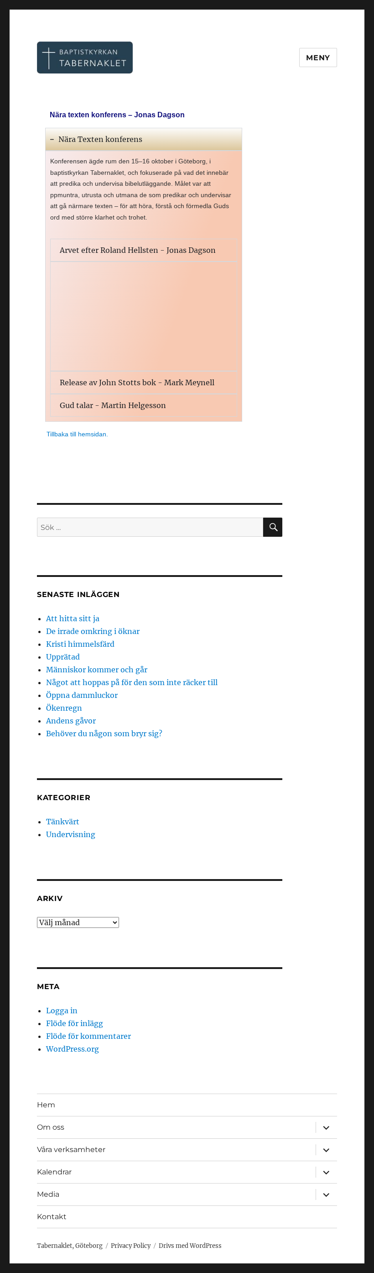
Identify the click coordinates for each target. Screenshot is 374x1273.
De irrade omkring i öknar (93, 631)
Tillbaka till (62, 434)
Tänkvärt (62, 821)
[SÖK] (272, 527)
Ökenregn (64, 707)
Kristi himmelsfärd (80, 644)
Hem (46, 1104)
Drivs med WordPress (190, 1246)
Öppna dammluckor (82, 695)
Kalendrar (54, 1172)
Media (48, 1194)
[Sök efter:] (150, 527)
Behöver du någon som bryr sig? (104, 733)
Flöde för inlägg (74, 1023)
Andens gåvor (71, 720)
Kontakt (52, 1216)
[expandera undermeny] (326, 1127)
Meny (318, 57)
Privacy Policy (131, 1246)
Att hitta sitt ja (72, 618)
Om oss (50, 1127)
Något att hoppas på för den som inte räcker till (132, 682)
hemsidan (92, 434)
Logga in (62, 1010)
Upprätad (63, 656)
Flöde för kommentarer (88, 1036)
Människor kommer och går (96, 669)
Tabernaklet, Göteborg (70, 1246)
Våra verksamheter (71, 1149)
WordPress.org (72, 1048)
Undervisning (70, 834)
